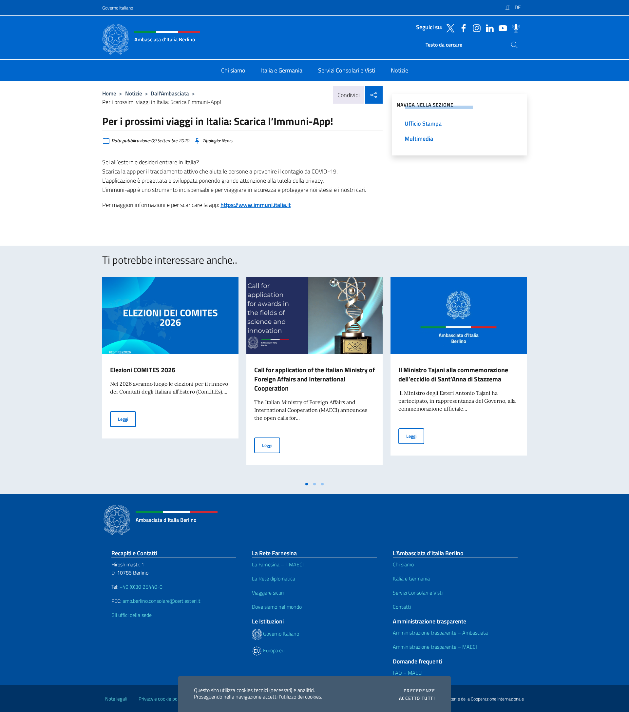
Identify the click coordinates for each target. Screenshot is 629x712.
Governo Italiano (117, 7)
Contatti (402, 607)
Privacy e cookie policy (161, 698)
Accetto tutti (417, 698)
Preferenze (419, 690)
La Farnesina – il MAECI (278, 564)
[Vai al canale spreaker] (514, 27)
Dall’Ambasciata (170, 93)
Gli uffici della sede (131, 615)
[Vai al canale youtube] (501, 27)
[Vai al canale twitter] (448, 27)
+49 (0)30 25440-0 (141, 587)
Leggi (127, 418)
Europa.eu (273, 650)
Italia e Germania (411, 578)
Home (109, 93)
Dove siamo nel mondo (277, 607)
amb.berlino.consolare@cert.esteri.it (161, 601)
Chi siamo (403, 564)
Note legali (116, 698)
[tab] (306, 484)
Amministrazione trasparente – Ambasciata (440, 633)
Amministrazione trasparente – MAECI (435, 647)
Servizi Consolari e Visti (418, 593)
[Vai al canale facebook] (461, 27)
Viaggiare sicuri (268, 593)
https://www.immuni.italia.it (255, 204)
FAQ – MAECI (408, 673)
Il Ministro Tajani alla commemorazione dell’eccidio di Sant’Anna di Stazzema (453, 374)
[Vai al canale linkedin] (488, 27)
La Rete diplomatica (273, 578)
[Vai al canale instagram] (475, 27)
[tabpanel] (170, 377)
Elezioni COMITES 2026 (142, 370)
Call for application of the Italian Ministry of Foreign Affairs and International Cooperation (314, 379)
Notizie (133, 93)
